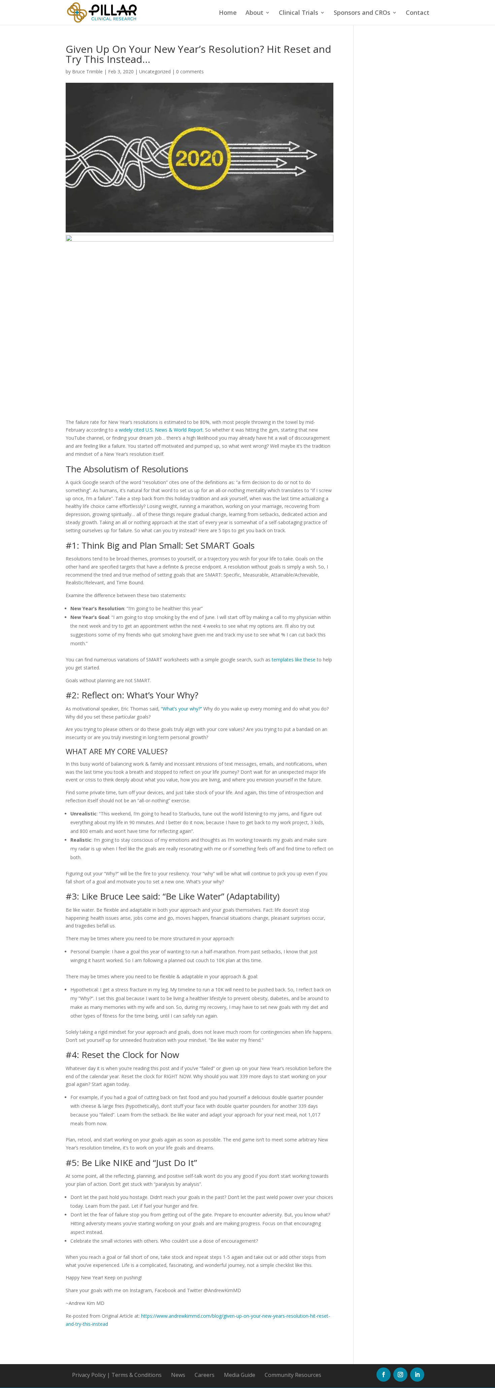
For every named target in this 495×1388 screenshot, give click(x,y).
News (178, 1375)
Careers (204, 1375)
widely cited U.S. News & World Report (161, 430)
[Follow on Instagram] (400, 1374)
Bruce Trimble (87, 71)
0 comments (190, 71)
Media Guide (239, 1375)
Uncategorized (155, 71)
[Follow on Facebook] (383, 1374)
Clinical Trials (298, 13)
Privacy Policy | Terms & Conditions (117, 1375)
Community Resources (293, 1375)
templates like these (294, 659)
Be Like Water (193, 896)
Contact (417, 13)
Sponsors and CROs (362, 13)
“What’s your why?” (181, 708)
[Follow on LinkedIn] (417, 1374)
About (254, 13)
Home (228, 13)
